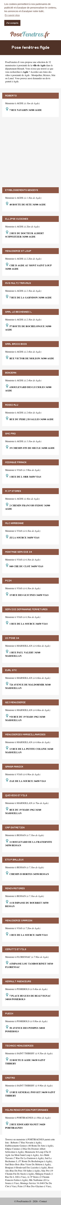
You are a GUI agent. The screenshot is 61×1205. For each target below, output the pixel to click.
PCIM (8, 581)
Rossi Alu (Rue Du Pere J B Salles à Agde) (29, 1169)
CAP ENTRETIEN (15, 827)
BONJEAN (10, 373)
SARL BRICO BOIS (16, 344)
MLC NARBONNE (14, 523)
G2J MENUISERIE (15, 702)
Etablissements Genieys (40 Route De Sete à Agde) (29, 1145)
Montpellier (36, 75)
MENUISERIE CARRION (18, 920)
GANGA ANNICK (14, 767)
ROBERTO (11, 96)
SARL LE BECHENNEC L (18, 312)
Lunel (11, 78)
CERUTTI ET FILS (15, 949)
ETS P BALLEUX (14, 860)
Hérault (20, 68)
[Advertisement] (30, 152)
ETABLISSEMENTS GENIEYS (21, 190)
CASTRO (10, 1078)
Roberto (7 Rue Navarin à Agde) (26, 1142)
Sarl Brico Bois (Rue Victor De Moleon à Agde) (28, 1164)
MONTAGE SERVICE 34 (18, 552)
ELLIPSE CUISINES (16, 219)
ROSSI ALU (11, 405)
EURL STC (11, 670)
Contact (43, 1201)
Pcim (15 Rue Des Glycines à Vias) (34, 1186)
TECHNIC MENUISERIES (19, 1046)
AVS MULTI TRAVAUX (18, 283)
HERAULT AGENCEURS (18, 981)
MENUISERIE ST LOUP (18, 251)
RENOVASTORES (15, 888)
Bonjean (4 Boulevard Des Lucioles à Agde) (26, 1167)
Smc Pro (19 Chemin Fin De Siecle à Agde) (29, 1172)
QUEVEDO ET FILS (16, 795)
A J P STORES (13, 491)
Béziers (46, 75)
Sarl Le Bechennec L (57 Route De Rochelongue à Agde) (28, 1159)
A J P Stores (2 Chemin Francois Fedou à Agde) (27, 1178)
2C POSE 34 (12, 638)
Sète (53, 75)
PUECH (9, 1013)
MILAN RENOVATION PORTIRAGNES (26, 1110)
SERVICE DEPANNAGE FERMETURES (26, 609)
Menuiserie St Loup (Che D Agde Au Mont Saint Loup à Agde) (28, 1153)
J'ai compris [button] (12, 23)
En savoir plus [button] (12, 15)
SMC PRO (10, 433)
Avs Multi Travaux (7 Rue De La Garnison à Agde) (27, 1156)
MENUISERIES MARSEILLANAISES (25, 734)
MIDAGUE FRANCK (16, 462)
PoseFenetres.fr (12, 62)
